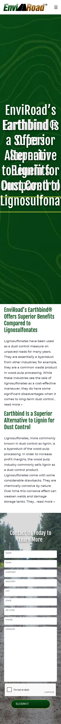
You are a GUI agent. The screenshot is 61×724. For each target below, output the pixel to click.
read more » (13, 404)
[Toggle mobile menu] (56, 7)
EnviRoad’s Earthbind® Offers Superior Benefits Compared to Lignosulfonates (29, 320)
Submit (22, 704)
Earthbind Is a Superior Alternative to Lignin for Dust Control (29, 420)
